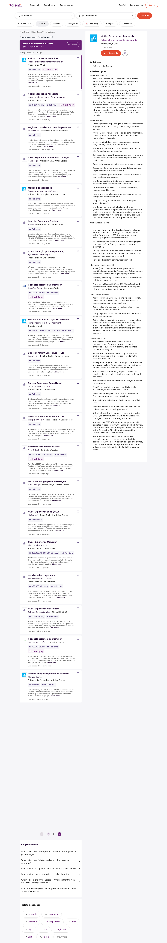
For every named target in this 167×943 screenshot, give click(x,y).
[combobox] (44, 15)
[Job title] (42, 15)
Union (73, 921)
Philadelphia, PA (37, 32)
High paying (53, 914)
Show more (32, 83)
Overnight (32, 914)
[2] (59, 834)
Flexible (46, 937)
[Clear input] (71, 15)
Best (30, 937)
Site (45, 929)
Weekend (32, 921)
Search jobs (24, 32)
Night (30, 929)
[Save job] (78, 58)
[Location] (103, 15)
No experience (53, 921)
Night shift (62, 929)
